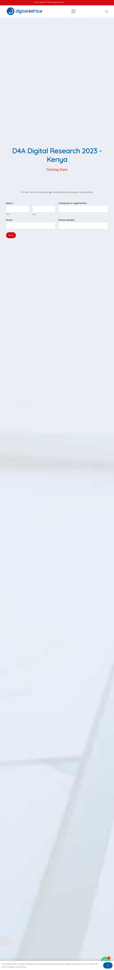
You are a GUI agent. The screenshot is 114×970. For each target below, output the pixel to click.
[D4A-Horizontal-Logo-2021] (24, 11)
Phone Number (66, 220)
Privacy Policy (20, 967)
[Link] (57, 2)
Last (34, 214)
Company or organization (72, 203)
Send (11, 235)
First (8, 214)
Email (10, 220)
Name (10, 203)
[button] (86, 11)
